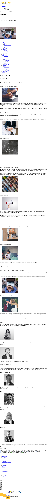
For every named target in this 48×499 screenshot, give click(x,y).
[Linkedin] (1, 485)
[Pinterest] (1, 489)
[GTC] (6, 4)
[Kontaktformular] (11, 495)
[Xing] (1, 483)
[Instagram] (1, 487)
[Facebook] (1, 481)
